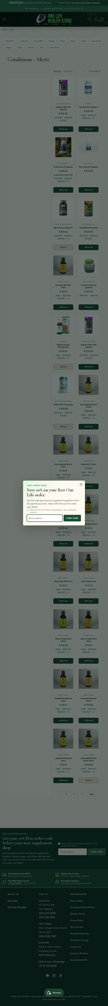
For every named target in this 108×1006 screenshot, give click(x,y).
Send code (72, 518)
